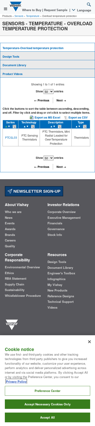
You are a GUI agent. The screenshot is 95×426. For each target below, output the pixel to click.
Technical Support (61, 302)
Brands (10, 235)
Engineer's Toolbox (61, 273)
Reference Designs (61, 296)
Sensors (19, 16)
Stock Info (55, 235)
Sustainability (14, 290)
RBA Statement (15, 278)
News (8, 218)
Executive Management (64, 218)
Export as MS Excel (47, 117)
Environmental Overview (22, 267)
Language (83, 10)
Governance (56, 229)
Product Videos (13, 74)
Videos (52, 307)
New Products (57, 290)
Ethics (9, 273)
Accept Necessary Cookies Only (47, 404)
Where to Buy (32, 10)
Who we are (13, 212)
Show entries (49, 91)
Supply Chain (14, 284)
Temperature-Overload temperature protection (33, 48)
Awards (10, 229)
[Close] (89, 342)
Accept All (47, 417)
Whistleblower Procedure (23, 296)
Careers (10, 240)
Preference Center (47, 390)
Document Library (14, 65)
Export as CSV (78, 117)
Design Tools (11, 56)
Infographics (56, 279)
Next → (61, 100)
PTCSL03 (11, 137)
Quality (10, 246)
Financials (55, 223)
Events (10, 223)
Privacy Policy (16, 381)
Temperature (32, 16)
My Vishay (55, 285)
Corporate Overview (62, 212)
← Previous (41, 100)
